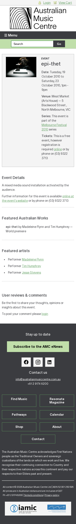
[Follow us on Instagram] (38, 362)
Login (47, 2)
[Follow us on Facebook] (26, 362)
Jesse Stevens (31, 272)
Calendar (57, 414)
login (45, 314)
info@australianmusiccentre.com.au (38, 379)
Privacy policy (52, 495)
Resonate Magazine (56, 400)
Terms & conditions (33, 495)
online (58, 149)
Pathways (19, 414)
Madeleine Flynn (33, 259)
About (57, 427)
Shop (19, 427)
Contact (38, 439)
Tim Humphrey (31, 266)
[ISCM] (56, 508)
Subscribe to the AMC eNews (38, 346)
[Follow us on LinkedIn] (49, 362)
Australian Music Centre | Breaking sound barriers (38, 18)
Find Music (19, 399)
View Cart (65, 2)
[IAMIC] (23, 508)
